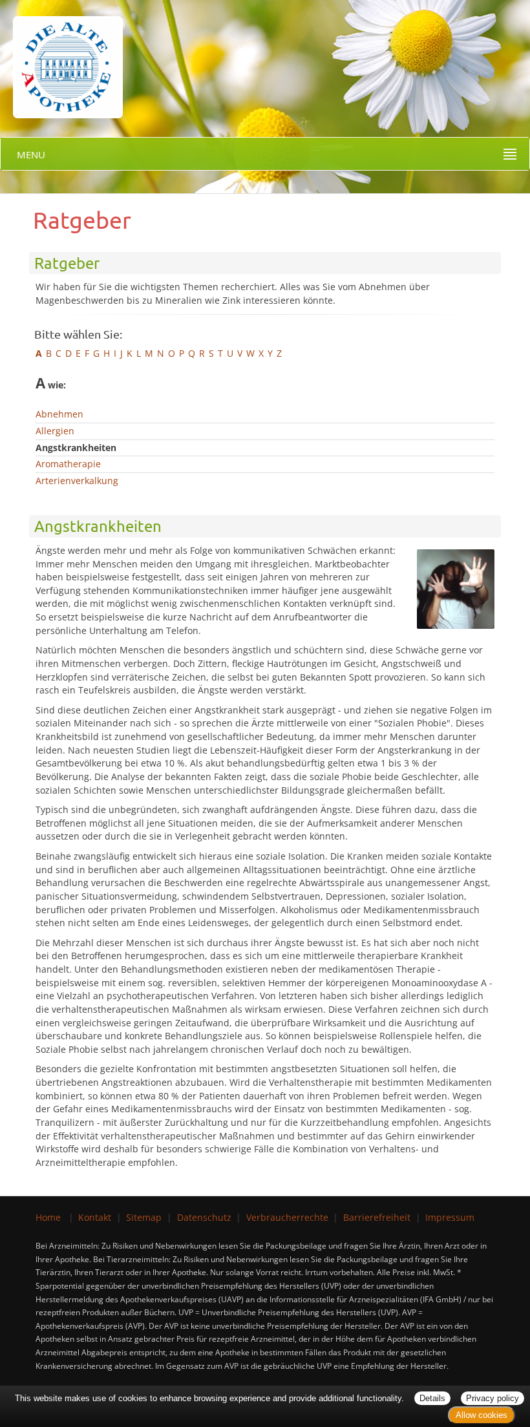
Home (48, 1217)
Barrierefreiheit (376, 1217)
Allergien (55, 431)
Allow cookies (481, 1415)
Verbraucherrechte (287, 1217)
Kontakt (94, 1217)
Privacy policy (492, 1398)
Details (432, 1398)
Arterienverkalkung (77, 480)
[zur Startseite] (61, 58)
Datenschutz (204, 1217)
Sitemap (144, 1217)
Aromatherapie (68, 464)
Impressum (449, 1217)
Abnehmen (59, 414)
